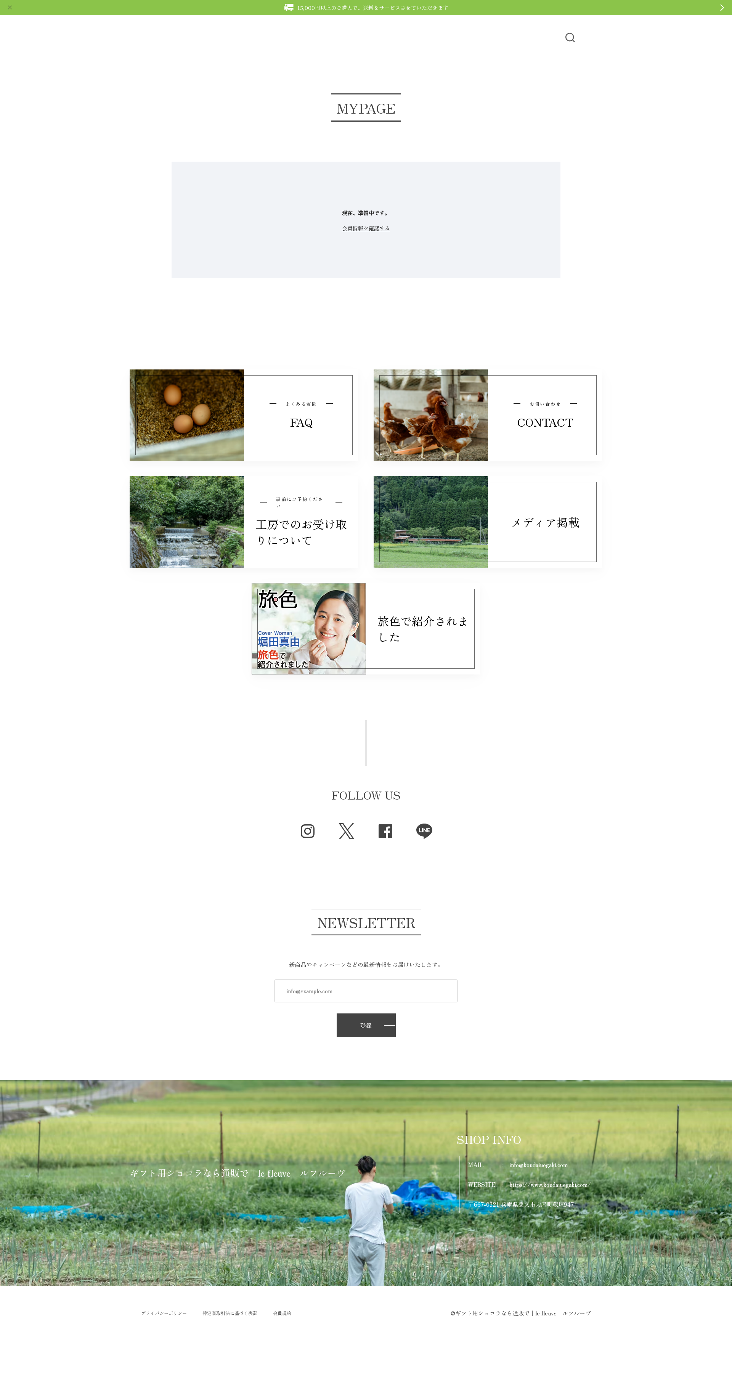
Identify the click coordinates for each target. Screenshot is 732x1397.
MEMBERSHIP (433, 37)
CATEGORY (263, 37)
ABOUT (220, 37)
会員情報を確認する (366, 228)
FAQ (335, 37)
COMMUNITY (377, 37)
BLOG (305, 37)
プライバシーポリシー (164, 1313)
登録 (366, 1025)
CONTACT (525, 37)
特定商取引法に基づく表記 (229, 1313)
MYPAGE (482, 37)
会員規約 (282, 1313)
